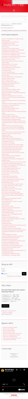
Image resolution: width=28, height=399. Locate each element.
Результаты (5, 310)
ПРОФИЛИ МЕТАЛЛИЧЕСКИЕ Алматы (10, 244)
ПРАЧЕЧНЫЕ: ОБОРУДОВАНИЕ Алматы (11, 192)
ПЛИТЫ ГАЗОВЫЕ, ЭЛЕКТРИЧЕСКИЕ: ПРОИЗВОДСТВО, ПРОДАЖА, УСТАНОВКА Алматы (13, 117)
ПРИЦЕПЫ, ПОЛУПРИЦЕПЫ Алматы (10, 217)
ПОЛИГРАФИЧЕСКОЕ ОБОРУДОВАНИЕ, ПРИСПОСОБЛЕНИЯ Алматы (11, 156)
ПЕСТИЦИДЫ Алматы (6, 70)
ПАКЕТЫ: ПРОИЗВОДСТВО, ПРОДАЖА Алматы (12, 39)
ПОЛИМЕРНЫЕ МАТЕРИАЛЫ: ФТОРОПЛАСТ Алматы (14, 162)
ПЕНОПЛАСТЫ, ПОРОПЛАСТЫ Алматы (11, 58)
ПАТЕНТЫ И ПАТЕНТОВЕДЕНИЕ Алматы (11, 54)
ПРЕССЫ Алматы (5, 204)
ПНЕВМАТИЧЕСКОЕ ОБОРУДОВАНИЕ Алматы (12, 125)
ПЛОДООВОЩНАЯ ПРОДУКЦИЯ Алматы (11, 119)
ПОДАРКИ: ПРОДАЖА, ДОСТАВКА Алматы (11, 133)
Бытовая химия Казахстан (9, 330)
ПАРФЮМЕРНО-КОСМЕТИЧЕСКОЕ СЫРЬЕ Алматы (13, 53)
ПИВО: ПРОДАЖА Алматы (8, 80)
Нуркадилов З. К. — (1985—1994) (11, 295)
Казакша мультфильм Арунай (10, 327)
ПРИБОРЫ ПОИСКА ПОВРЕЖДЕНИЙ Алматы (12, 214)
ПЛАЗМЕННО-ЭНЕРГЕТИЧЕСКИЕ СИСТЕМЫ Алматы (13, 103)
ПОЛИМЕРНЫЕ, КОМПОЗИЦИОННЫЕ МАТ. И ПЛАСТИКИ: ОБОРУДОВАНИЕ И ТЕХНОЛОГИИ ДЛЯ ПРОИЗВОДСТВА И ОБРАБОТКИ (13, 165)
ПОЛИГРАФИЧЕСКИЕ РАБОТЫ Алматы (11, 151)
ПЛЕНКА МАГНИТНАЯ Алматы (8, 110)
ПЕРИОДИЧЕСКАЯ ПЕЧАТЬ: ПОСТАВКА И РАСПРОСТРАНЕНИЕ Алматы (11, 68)
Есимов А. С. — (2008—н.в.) (9, 301)
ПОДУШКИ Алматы (6, 135)
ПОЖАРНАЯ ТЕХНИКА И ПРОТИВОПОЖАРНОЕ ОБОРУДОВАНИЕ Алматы (12, 140)
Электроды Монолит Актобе (9, 339)
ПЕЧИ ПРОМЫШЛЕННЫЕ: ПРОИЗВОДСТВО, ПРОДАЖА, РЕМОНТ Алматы (12, 77)
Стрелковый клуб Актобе (9, 332)
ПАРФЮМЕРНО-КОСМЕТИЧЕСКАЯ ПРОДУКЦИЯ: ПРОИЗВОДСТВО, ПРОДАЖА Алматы (13, 50)
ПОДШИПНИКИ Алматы (7, 136)
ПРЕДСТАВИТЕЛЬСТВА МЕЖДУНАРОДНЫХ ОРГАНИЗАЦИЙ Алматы (11, 199)
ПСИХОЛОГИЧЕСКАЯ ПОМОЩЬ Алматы (11, 247)
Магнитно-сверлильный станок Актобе (12, 333)
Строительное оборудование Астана (12, 338)
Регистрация (18, 276)
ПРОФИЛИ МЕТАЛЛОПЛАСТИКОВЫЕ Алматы (12, 245)
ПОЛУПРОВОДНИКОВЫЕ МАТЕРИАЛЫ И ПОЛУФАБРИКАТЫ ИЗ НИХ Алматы (11, 168)
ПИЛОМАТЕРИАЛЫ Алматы (8, 86)
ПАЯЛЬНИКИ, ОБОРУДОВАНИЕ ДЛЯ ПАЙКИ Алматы (14, 56)
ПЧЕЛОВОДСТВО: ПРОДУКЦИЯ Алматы (11, 255)
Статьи (7, 24)
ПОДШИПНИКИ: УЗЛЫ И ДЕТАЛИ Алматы (11, 138)
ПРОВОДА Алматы (6, 222)
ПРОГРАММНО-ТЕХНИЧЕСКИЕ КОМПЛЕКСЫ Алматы (14, 225)
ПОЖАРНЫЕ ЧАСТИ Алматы (8, 143)
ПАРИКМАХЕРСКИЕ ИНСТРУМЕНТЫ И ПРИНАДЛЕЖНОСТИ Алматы (10, 42)
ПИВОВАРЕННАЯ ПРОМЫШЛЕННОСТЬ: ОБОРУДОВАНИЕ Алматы (11, 83)
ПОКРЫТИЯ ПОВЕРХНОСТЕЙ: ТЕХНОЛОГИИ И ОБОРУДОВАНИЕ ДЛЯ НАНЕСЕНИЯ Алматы (12, 147)
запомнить (5, 273)
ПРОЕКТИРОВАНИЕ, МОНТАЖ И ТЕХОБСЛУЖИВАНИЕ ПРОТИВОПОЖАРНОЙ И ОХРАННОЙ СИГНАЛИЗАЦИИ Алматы (12, 236)
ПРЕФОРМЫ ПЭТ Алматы (7, 206)
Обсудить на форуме (7, 312)
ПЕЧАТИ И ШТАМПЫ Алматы (8, 72)
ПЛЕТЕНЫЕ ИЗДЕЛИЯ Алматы (8, 114)
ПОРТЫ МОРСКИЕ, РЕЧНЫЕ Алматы (10, 171)
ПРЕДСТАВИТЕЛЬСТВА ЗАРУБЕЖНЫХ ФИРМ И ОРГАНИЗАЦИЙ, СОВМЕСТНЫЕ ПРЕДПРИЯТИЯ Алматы (12, 195)
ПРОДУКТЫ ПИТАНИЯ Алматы (8, 226)
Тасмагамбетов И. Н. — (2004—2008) (11, 299)
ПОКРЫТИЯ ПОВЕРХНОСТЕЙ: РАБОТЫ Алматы (12, 144)
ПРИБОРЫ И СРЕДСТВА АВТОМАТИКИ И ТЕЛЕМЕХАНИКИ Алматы (11, 208)
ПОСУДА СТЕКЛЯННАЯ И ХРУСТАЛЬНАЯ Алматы (13, 179)
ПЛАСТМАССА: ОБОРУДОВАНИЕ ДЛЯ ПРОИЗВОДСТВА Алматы (10, 105)
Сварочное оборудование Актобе (11, 335)
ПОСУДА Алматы (5, 174)
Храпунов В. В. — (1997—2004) (10, 298)
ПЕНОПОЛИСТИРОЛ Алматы (8, 59)
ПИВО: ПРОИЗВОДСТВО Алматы (9, 81)
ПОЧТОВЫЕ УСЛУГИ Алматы (8, 187)
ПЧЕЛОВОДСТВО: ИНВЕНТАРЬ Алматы (11, 253)
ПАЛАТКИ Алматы (6, 40)
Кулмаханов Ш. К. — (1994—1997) (11, 296)
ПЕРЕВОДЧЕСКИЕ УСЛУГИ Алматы (10, 64)
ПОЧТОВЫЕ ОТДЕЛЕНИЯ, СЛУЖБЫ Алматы (12, 185)
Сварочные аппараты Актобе (10, 336)
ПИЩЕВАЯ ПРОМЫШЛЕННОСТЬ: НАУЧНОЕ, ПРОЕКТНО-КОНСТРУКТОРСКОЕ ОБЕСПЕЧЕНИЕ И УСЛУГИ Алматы (13, 97)
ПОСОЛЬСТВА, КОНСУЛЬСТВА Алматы (11, 173)
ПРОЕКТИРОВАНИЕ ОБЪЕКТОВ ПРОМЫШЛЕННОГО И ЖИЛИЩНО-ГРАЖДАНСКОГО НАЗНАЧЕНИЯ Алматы (14, 231)
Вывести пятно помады (8, 329)
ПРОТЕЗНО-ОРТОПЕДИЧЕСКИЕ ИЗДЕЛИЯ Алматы (13, 241)
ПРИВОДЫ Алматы (6, 215)
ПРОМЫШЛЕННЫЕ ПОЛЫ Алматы (9, 239)
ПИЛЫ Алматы (5, 88)
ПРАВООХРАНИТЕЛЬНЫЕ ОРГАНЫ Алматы (12, 189)
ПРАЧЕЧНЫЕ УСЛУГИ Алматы (8, 190)
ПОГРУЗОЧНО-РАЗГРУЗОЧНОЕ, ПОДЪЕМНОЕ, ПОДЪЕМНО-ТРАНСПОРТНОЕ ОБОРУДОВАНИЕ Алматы (13, 129)
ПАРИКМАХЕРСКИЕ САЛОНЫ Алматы (10, 45)
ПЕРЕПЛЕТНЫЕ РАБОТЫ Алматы (9, 66)
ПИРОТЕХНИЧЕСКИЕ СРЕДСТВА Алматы (11, 89)
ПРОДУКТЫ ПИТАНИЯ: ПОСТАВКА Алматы (11, 228)
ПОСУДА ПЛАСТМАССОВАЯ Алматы (10, 177)
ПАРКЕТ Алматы (5, 46)
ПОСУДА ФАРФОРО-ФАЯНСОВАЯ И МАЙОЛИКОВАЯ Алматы (10, 181)
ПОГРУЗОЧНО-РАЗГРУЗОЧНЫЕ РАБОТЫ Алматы (13, 132)
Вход (10, 396)
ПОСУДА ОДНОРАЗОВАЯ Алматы (9, 176)
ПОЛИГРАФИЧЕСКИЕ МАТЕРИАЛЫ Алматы (11, 149)
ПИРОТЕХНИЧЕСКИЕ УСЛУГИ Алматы (10, 91)
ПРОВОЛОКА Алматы (7, 223)
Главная (3, 24)
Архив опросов (12, 310)
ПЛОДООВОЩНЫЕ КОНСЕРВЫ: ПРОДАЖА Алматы (13, 121)
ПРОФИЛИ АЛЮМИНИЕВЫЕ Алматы (10, 242)
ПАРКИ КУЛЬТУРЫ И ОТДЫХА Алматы (10, 48)
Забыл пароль (10, 276)
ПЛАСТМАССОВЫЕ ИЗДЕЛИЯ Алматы (10, 108)
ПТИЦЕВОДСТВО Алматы (7, 249)
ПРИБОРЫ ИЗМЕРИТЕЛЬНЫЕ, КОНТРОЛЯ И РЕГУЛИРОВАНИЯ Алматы (12, 211)
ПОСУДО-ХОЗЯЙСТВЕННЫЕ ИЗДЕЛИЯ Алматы (12, 184)
